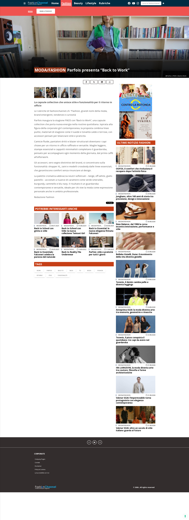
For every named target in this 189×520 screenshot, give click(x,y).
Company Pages (40, 457)
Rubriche (104, 3)
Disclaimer (38, 464)
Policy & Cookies (40, 468)
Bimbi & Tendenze (46, 11)
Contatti (37, 461)
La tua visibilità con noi (42, 471)
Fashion (66, 3)
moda (89, 270)
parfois (49, 270)
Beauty (78, 3)
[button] (89, 441)
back (71, 270)
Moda (30, 11)
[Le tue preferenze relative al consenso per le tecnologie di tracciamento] (185, 516)
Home (55, 3)
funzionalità (62, 275)
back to (61, 270)
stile (50, 275)
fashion (100, 270)
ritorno (40, 275)
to (80, 270)
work (39, 270)
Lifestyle (91, 3)
